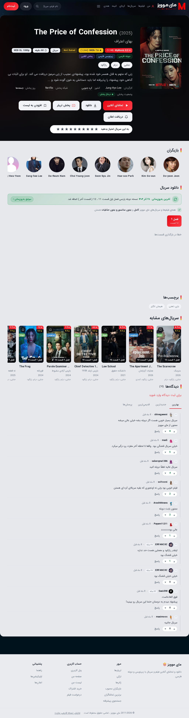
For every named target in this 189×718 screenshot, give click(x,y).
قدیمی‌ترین (144, 404)
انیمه (114, 6)
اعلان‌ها (38, 683)
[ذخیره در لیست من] (160, 329)
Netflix (49, 88)
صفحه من (76, 676)
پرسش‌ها (127, 404)
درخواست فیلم (74, 695)
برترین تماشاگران (112, 695)
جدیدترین (161, 404)
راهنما (39, 670)
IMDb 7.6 (91, 50)
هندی (106, 6)
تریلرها (117, 670)
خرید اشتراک (75, 689)
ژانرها (118, 683)
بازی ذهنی (174, 306)
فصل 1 (174, 221)
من (148, 6)
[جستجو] (37, 6)
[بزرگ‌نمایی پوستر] (160, 58)
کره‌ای (122, 6)
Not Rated (69, 50)
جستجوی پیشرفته (112, 701)
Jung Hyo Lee (113, 88)
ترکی (119, 676)
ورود (25, 6)
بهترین (175, 404)
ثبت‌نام (11, 6)
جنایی (127, 65)
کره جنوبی (87, 88)
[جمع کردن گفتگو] (180, 423)
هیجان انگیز (157, 306)
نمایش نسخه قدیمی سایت (67, 713)
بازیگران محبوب (113, 689)
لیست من (76, 683)
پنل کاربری (76, 670)
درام (115, 65)
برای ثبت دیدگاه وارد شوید (165, 395)
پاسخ (157, 431)
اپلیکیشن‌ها (36, 676)
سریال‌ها (132, 6)
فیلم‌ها (141, 6)
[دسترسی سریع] (98, 6)
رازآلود (104, 65)
